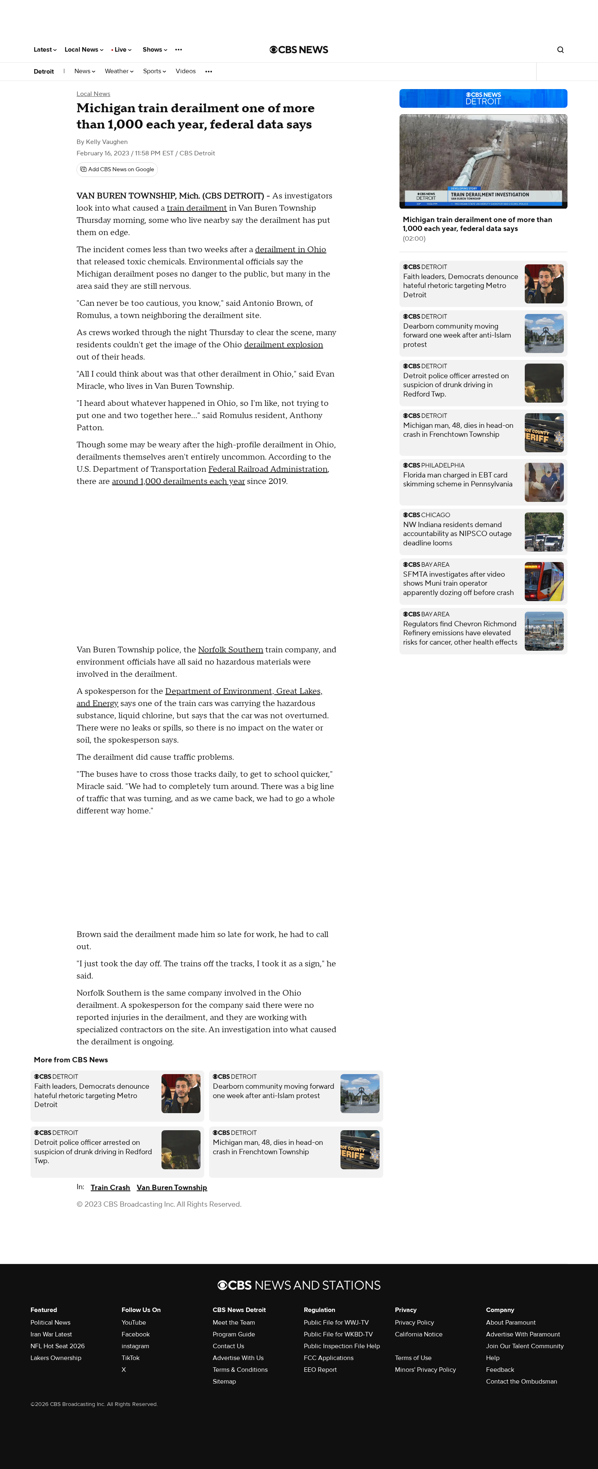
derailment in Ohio (290, 249)
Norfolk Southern (230, 650)
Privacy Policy (414, 1322)
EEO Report (320, 1370)
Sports (153, 71)
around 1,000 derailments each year (178, 481)
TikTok (131, 1358)
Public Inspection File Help (342, 1346)
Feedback (500, 1370)
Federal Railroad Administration (267, 469)
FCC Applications (329, 1358)
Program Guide (234, 1334)
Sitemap (224, 1381)
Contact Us (228, 1346)
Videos (186, 71)
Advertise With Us (238, 1358)
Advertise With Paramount (523, 1334)
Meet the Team (234, 1322)
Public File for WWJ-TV (336, 1322)
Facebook (136, 1334)
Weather (117, 71)
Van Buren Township (172, 1187)
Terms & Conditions (240, 1370)
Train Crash (110, 1187)
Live (121, 50)
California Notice (419, 1334)
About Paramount (511, 1322)
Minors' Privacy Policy (425, 1370)
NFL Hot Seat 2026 (58, 1346)
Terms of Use (413, 1358)
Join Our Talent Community (525, 1346)
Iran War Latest (51, 1334)
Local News (82, 49)
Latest (43, 49)
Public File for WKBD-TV (338, 1334)
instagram (135, 1346)
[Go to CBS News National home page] (299, 50)
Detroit (44, 72)
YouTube (134, 1322)
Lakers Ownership (56, 1358)
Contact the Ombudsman (521, 1381)
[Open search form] (560, 49)
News (83, 71)
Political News (50, 1322)
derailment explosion (283, 345)
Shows (153, 49)
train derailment (197, 208)
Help (493, 1358)
